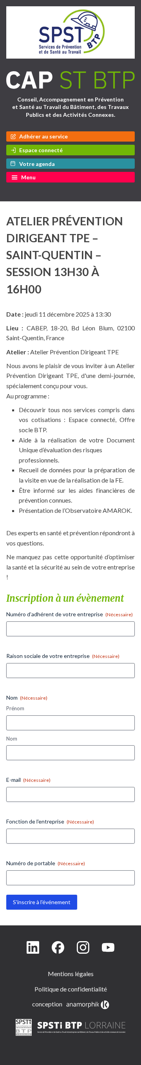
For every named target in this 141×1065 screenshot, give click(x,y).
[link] (71, 1037)
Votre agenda (37, 163)
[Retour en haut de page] (127, 1057)
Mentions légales (71, 973)
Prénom (15, 708)
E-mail (28, 779)
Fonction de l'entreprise (50, 821)
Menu (28, 177)
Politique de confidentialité (70, 989)
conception (48, 1004)
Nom (11, 738)
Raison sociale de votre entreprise (62, 655)
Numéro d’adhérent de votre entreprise (69, 614)
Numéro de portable (45, 863)
